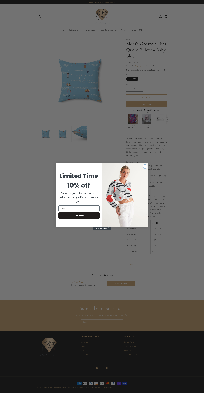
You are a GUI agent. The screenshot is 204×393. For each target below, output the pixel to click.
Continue (79, 215)
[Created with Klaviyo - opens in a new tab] (102, 228)
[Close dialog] (145, 166)
